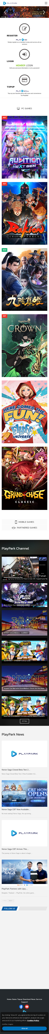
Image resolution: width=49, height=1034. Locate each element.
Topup (19, 999)
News (33, 999)
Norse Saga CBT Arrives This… (15, 849)
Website (19, 143)
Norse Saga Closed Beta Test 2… (16, 770)
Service (39, 999)
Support (24, 1002)
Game (14, 999)
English (11, 1024)
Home (9, 999)
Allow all (24, 1028)
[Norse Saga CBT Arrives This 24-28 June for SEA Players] (24, 833)
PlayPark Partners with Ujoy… (15, 889)
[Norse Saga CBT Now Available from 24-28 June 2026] (24, 793)
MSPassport (24, 329)
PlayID (24, 131)
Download (29, 143)
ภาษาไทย (4, 1024)
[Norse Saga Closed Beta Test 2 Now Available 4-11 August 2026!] (24, 754)
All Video (24, 721)
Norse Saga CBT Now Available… (16, 809)
